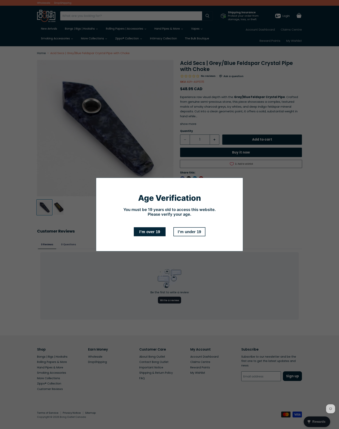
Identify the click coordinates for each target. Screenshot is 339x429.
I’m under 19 (189, 232)
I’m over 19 (149, 232)
